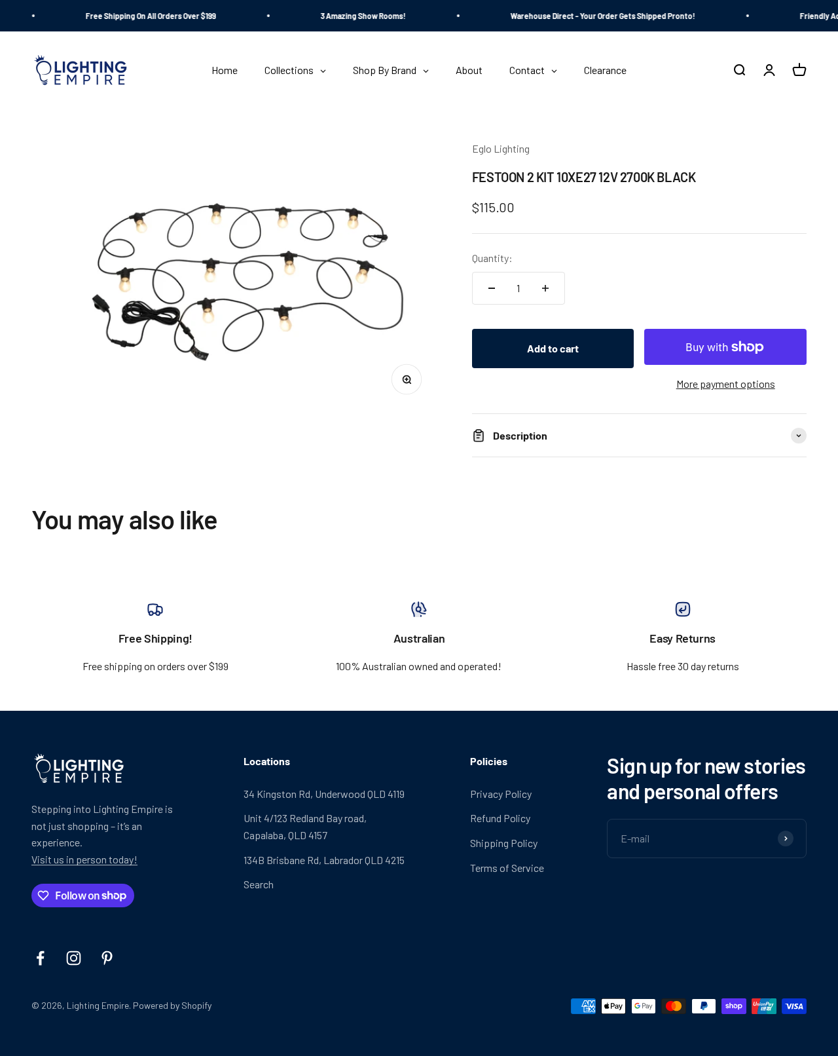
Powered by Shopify (172, 1005)
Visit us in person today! (84, 859)
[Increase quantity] (545, 288)
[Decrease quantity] (492, 288)
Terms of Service (507, 867)
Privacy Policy (501, 793)
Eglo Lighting (501, 148)
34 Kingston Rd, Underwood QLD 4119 (324, 793)
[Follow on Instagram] (73, 958)
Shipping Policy (503, 843)
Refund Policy (500, 818)
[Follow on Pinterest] (107, 958)
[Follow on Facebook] (40, 958)
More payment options (725, 383)
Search (259, 884)
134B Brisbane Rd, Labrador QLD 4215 (324, 860)
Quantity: (492, 258)
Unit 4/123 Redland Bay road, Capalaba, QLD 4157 (305, 826)
